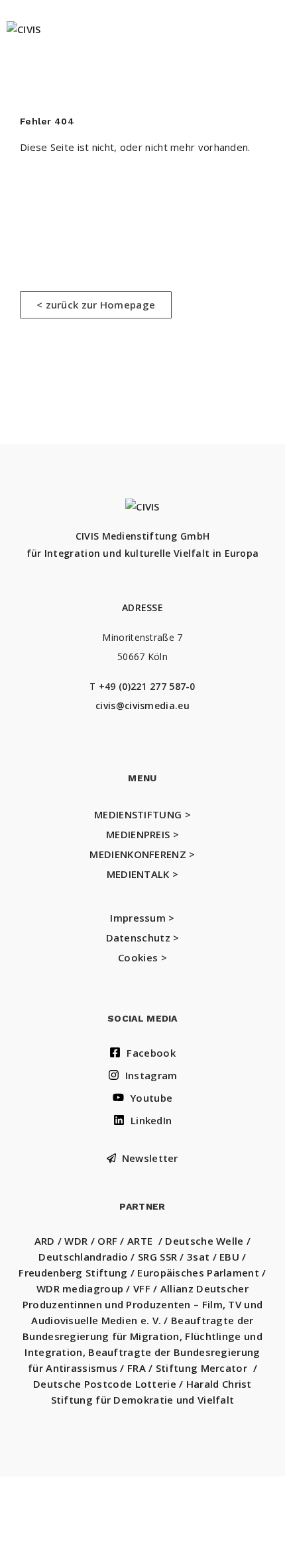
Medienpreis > (142, 834)
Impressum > (142, 917)
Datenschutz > (143, 937)
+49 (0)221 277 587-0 (147, 686)
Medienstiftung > (142, 814)
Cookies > (142, 957)
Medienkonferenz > (142, 854)
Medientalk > (143, 874)
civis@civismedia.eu (142, 705)
